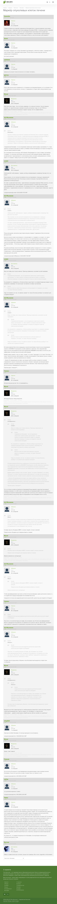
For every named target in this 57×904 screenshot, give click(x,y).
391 (5, 197)
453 (5, 602)
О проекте (19, 882)
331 (5, 95)
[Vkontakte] (47, 2)
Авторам (18, 887)
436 (5, 503)
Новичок (13, 20)
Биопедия (6, 890)
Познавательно (8, 888)
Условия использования (20, 889)
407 (5, 372)
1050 (6, 780)
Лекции (6, 887)
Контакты (18, 883)
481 (5, 629)
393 (5, 260)
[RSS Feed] (49, 2)
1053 (6, 799)
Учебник (6, 885)
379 (5, 162)
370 (5, 119)
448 (5, 565)
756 (5, 722)
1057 (6, 843)
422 (5, 408)
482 (5, 667)
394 (5, 299)
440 (5, 537)
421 (5, 388)
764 (5, 740)
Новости (6, 882)
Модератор (13, 98)
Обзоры (6, 883)
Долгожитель (14, 165)
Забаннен (13, 122)
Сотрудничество (20, 885)
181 (5, 61)
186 (5, 76)
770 (5, 760)
